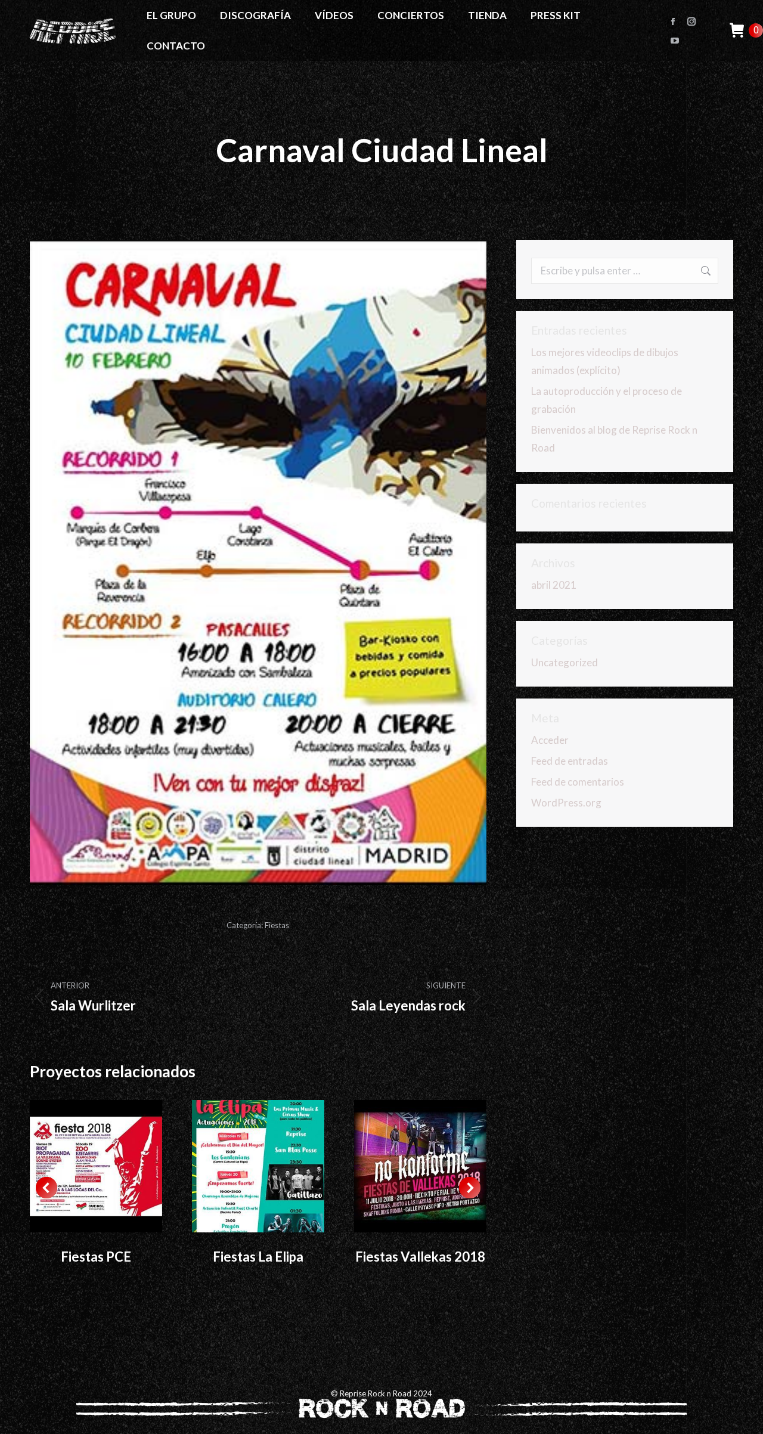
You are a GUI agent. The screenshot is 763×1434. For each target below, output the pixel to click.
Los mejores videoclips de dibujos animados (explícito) (604, 361)
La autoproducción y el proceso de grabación (606, 400)
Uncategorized (564, 662)
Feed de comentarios (577, 781)
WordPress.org (566, 802)
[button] (46, 1187)
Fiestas (277, 925)
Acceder (550, 740)
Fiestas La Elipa (258, 1256)
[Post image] (96, 1166)
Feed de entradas (569, 761)
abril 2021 (553, 585)
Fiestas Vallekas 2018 (420, 1256)
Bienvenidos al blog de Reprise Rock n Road (614, 439)
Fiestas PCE (96, 1256)
